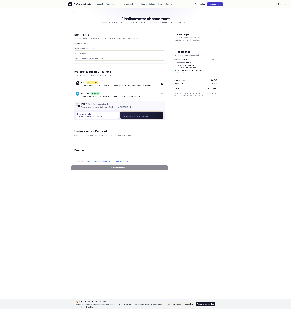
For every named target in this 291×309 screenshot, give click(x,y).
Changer (214, 59)
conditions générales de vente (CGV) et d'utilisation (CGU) (106, 161)
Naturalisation (129, 4)
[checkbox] (162, 84)
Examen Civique (148, 4)
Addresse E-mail (81, 44)
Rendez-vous (112, 4)
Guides (168, 4)
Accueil (99, 4)
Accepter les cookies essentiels (180, 304)
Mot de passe (80, 54)
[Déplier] (215, 37)
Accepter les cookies (205, 304)
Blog (160, 4)
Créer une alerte (214, 4)
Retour (72, 11)
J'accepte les (102, 161)
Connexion (200, 4)
